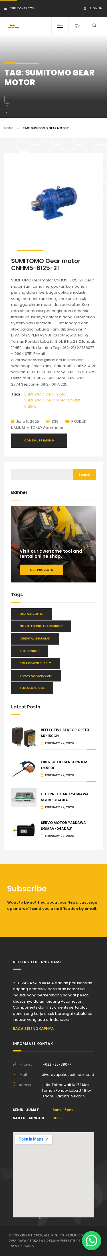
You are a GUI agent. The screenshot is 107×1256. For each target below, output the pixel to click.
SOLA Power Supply (35, 663)
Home (8, 128)
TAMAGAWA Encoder (36, 676)
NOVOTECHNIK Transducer (41, 626)
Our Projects (41, 570)
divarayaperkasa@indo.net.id (68, 1074)
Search (84, 474)
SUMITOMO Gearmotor (43, 427)
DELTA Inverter (31, 614)
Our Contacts (22, 8)
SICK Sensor (30, 651)
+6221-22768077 (57, 1064)
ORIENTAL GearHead (35, 638)
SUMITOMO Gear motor (45, 394)
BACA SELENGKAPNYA (33, 1028)
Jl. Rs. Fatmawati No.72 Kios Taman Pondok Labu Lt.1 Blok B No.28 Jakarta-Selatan (66, 1090)
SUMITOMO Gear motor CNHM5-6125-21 (45, 264)
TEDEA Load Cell (32, 688)
